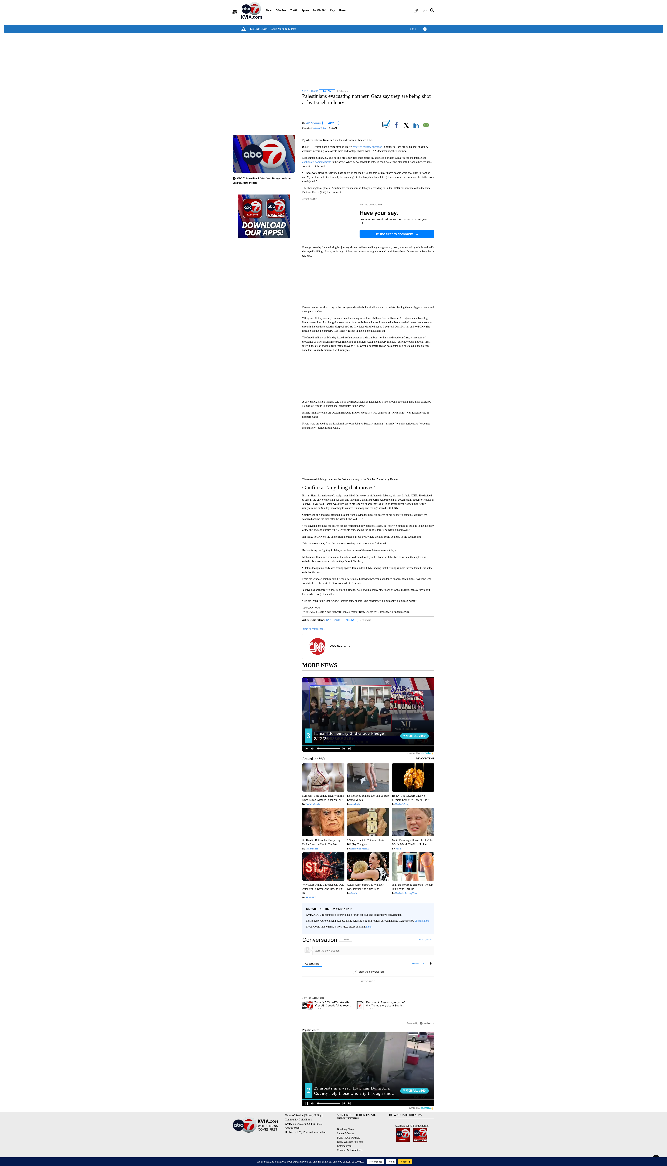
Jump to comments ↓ (313, 628)
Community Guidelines (297, 1119)
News (269, 10)
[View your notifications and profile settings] (430, 963)
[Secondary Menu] (237, 10)
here (368, 926)
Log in (420, 940)
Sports (305, 10)
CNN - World (333, 620)
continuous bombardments (316, 161)
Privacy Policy (313, 1115)
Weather (281, 10)
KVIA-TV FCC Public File (300, 1123)
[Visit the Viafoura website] (426, 1023)
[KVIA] (251, 10)
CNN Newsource (313, 123)
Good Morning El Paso (283, 28)
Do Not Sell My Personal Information (305, 1132)
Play (332, 10)
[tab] (312, 964)
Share (342, 10)
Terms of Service (294, 1115)
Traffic (294, 10)
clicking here (422, 920)
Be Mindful (319, 10)
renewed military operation (367, 146)
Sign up (428, 940)
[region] (368, 981)
